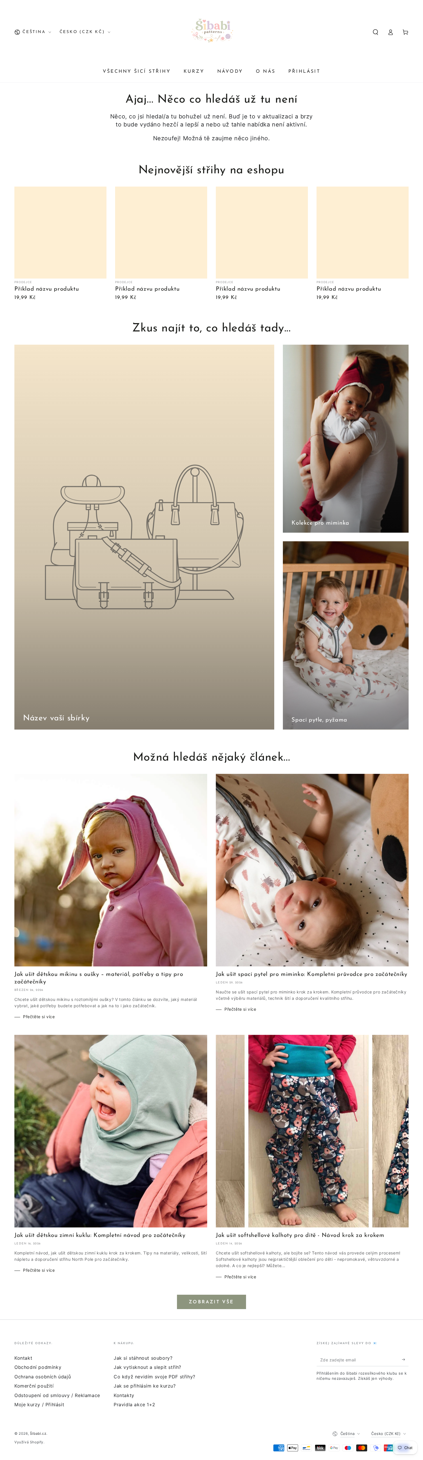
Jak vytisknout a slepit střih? (147, 1367)
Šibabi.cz (38, 1433)
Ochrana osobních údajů (42, 1377)
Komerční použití (34, 1386)
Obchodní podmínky (37, 1367)
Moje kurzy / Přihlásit (39, 1404)
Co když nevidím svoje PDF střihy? (154, 1377)
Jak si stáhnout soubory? (143, 1358)
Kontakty (124, 1395)
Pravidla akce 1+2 (134, 1404)
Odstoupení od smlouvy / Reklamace (57, 1395)
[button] (375, 32)
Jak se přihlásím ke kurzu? (145, 1386)
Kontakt (23, 1358)
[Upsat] (405, 1359)
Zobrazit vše (211, 1302)
